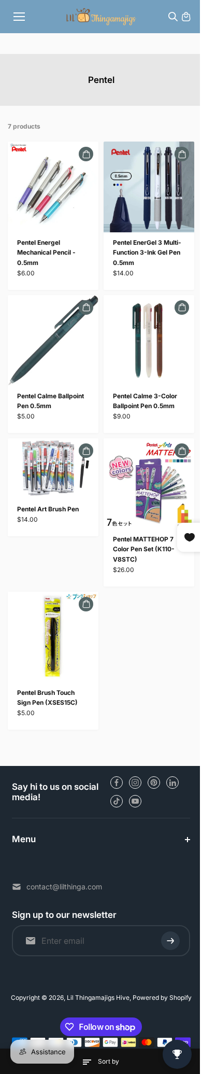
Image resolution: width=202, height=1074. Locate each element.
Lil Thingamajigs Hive (95, 997)
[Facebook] (116, 782)
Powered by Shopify (159, 997)
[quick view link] (86, 154)
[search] (173, 16)
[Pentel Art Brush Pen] (53, 468)
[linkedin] (172, 782)
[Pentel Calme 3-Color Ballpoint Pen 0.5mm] (149, 340)
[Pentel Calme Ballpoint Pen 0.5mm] (53, 340)
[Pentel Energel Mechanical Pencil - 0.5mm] (53, 187)
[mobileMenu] (19, 16)
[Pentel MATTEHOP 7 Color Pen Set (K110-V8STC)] (149, 483)
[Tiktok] (116, 801)
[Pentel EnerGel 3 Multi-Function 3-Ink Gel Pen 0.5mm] (149, 187)
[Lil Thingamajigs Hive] (101, 16)
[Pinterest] (154, 782)
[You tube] (135, 801)
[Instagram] (135, 782)
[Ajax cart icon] (186, 16)
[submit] (165, 941)
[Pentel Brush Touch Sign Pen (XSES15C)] (53, 637)
